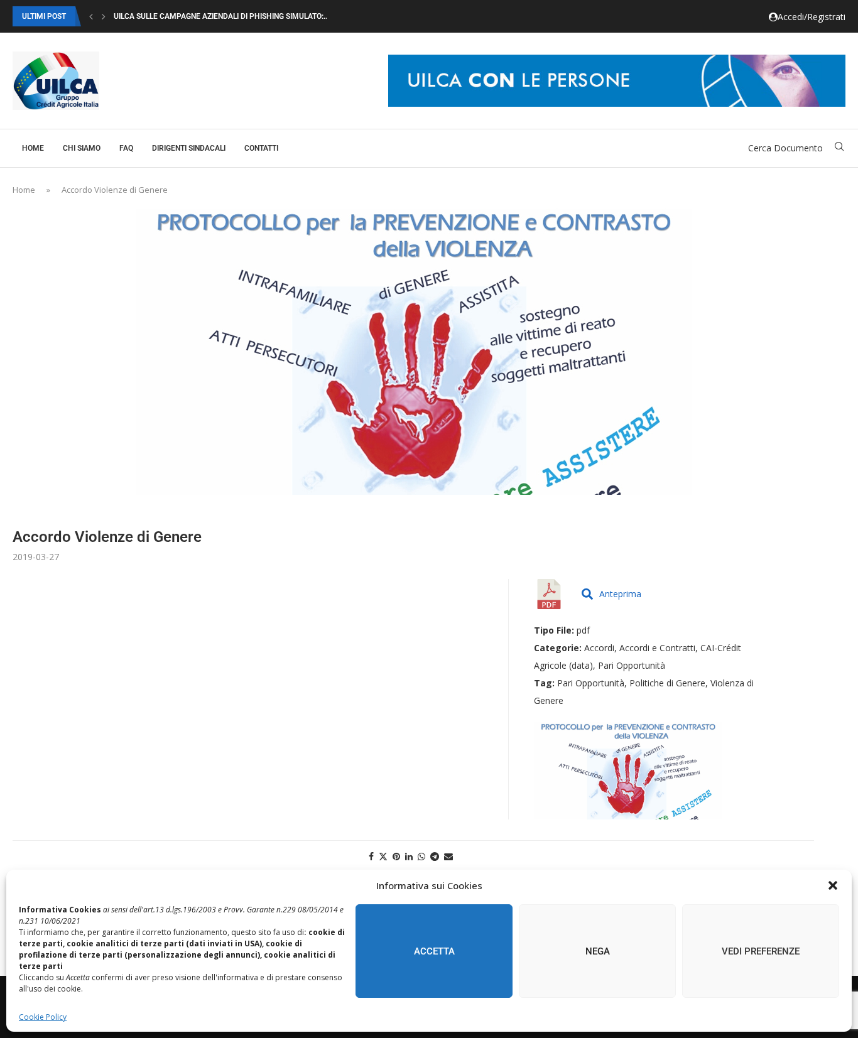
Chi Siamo (81, 148)
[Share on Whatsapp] (421, 856)
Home (33, 148)
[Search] (839, 148)
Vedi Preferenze (761, 951)
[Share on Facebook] (371, 856)
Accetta (434, 951)
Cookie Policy (43, 1017)
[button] (833, 885)
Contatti (261, 148)
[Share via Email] (448, 856)
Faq (126, 148)
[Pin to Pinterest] (396, 856)
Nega (597, 951)
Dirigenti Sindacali (188, 148)
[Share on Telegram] (434, 856)
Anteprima (620, 594)
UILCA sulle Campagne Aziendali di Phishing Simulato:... (221, 16)
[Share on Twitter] (383, 856)
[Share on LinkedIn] (409, 856)
